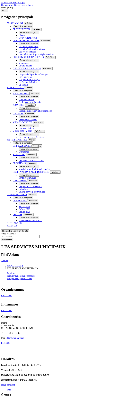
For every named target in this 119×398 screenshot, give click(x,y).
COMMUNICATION (17, 194)
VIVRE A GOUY (15, 87)
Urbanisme (24, 189)
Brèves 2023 (24, 206)
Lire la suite (6, 295)
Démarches (24, 152)
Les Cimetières (25, 77)
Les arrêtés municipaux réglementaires (36, 54)
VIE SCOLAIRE (21, 93)
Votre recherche (8, 233)
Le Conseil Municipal (28, 46)
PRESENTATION (21, 29)
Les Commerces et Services (31, 137)
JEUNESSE (18, 105)
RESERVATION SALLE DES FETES (31, 172)
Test (9, 389)
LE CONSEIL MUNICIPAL (26, 40)
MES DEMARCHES (17, 139)
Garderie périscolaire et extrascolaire (35, 111)
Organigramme (25, 65)
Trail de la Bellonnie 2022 (30, 220)
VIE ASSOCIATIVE (22, 122)
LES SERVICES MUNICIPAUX (28, 57)
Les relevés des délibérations (32, 49)
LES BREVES (20, 200)
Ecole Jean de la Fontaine (30, 102)
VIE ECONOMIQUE (23, 131)
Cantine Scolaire (26, 99)
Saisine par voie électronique (32, 192)
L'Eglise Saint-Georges (29, 79)
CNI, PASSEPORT (22, 146)
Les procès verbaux (27, 51)
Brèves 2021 (24, 212)
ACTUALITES (14, 223)
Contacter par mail (15, 338)
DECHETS (18, 113)
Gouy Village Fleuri (28, 38)
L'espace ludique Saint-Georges (33, 74)
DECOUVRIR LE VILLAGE (27, 68)
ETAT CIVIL (19, 154)
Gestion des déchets (28, 119)
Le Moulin (23, 85)
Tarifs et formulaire (27, 178)
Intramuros (23, 63)
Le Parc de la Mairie (28, 82)
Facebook (5, 343)
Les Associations (26, 128)
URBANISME (20, 180)
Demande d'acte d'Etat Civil (31, 160)
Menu (4, 10)
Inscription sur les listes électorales (34, 169)
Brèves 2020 (24, 209)
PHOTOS (17, 214)
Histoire (22, 35)
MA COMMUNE (15, 23)
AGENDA (12, 225)
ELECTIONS (19, 163)
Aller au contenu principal (13, 2)
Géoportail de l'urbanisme (30, 186)
